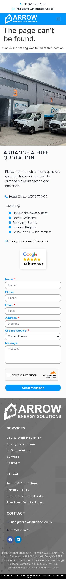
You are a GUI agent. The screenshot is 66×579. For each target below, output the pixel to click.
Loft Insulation (19, 450)
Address (11, 318)
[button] (58, 19)
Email (9, 305)
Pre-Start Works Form (25, 502)
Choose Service (16, 331)
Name (9, 279)
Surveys (13, 456)
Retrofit (13, 463)
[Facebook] (10, 539)
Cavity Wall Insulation (24, 437)
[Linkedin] (18, 539)
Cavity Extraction (21, 444)
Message (11, 343)
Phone (9, 292)
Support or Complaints (25, 496)
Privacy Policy (18, 489)
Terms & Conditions (22, 483)
